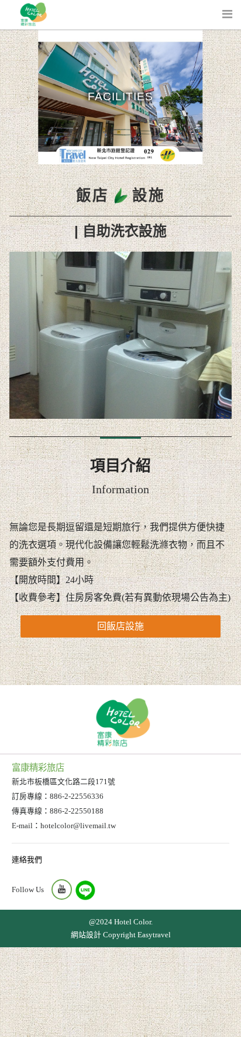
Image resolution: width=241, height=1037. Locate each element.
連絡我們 (27, 860)
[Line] (85, 890)
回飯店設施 (120, 626)
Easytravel (154, 935)
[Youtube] (61, 889)
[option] (120, 335)
